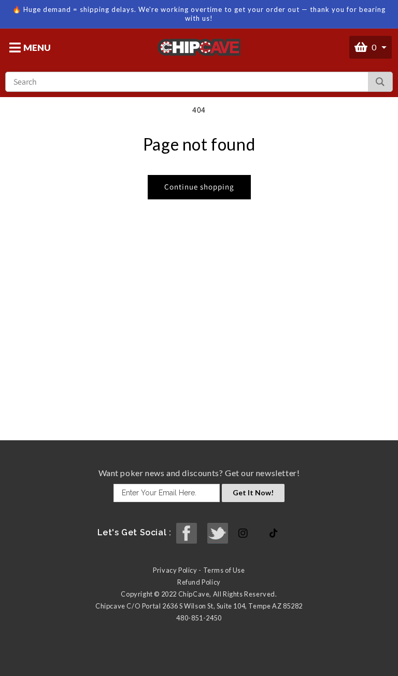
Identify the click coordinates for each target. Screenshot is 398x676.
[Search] (380, 81)
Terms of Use (224, 570)
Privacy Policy (175, 570)
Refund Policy (199, 582)
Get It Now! (253, 492)
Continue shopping (199, 187)
